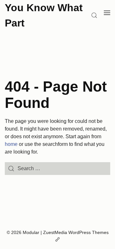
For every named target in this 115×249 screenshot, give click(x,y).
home (11, 144)
